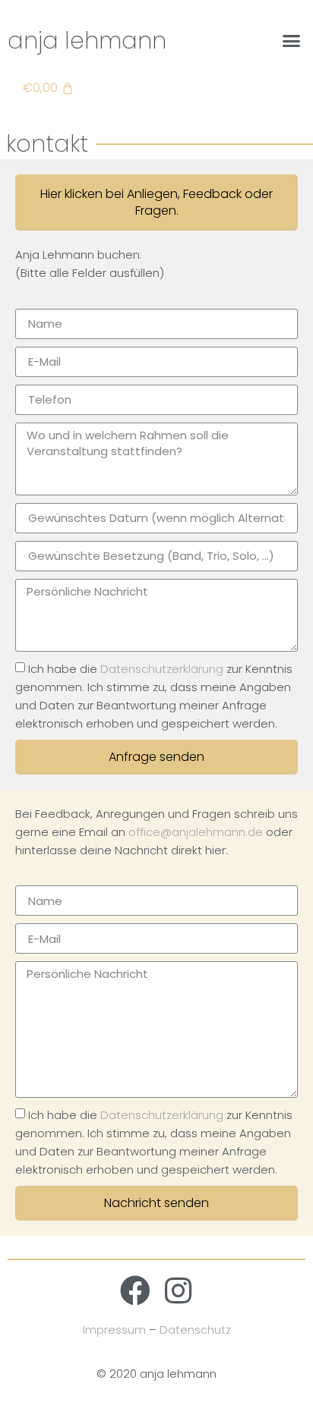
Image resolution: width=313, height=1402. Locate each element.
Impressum (114, 1330)
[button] (291, 41)
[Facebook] (135, 1290)
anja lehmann (87, 40)
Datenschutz (195, 1330)
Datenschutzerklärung (161, 669)
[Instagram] (178, 1290)
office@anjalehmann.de (195, 832)
